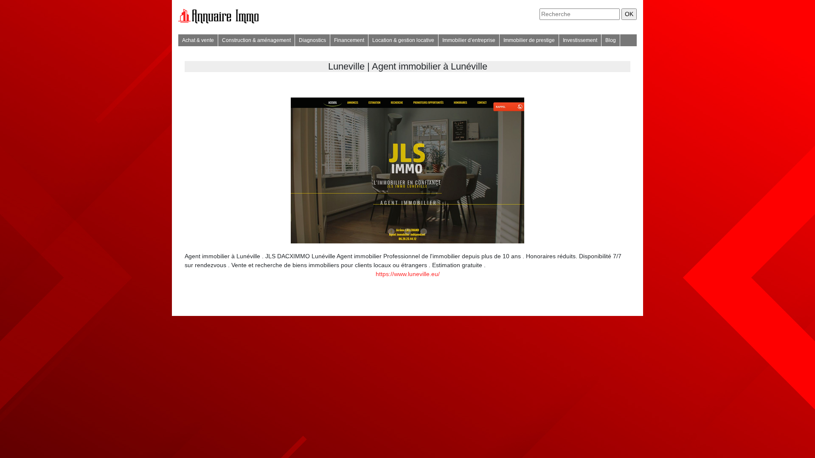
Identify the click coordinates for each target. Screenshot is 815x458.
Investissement (580, 40)
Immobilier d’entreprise (468, 40)
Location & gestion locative (403, 40)
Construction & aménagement (256, 40)
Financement (349, 40)
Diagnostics (312, 40)
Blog (610, 40)
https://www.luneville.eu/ (408, 274)
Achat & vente (198, 40)
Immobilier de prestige (529, 40)
